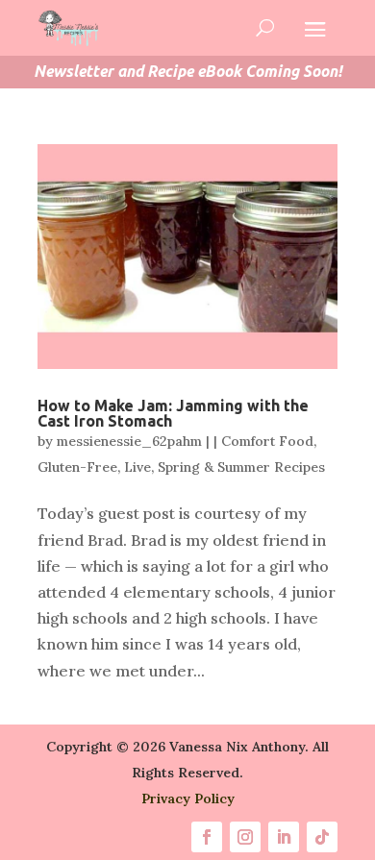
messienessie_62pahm (129, 441)
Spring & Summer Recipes (241, 467)
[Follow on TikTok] (322, 837)
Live (137, 467)
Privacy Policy (188, 798)
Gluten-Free (77, 467)
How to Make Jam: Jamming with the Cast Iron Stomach (173, 413)
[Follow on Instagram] (245, 837)
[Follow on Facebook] (206, 837)
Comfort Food (267, 441)
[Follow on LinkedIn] (283, 837)
